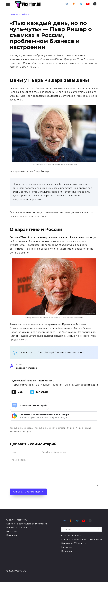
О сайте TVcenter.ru (16, 520)
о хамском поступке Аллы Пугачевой (53, 324)
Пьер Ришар (36, 88)
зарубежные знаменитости (51, 428)
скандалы (16, 431)
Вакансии (11, 535)
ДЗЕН (20, 392)
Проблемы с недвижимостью (57, 336)
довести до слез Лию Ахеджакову (56, 332)
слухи (28, 431)
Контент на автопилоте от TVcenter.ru (26, 523)
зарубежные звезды (22, 428)
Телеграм (42, 392)
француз (20, 212)
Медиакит (11, 531)
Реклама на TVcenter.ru (18, 527)
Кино (71, 428)
